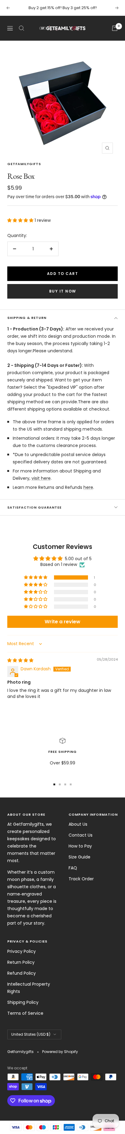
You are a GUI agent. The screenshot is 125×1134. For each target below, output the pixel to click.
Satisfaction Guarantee (34, 507)
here (88, 487)
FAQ (73, 868)
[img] (20, 660)
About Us (78, 824)
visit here (41, 478)
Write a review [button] (62, 621)
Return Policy (21, 962)
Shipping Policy (23, 1002)
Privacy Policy (21, 951)
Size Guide (79, 857)
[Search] (21, 28)
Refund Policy (21, 973)
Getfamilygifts (24, 163)
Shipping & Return (26, 317)
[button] (21, 220)
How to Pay (80, 846)
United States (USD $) (30, 1034)
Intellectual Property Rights (28, 987)
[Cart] (115, 28)
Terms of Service (25, 1013)
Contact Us (81, 835)
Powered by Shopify (60, 1051)
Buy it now (62, 291)
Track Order (81, 879)
